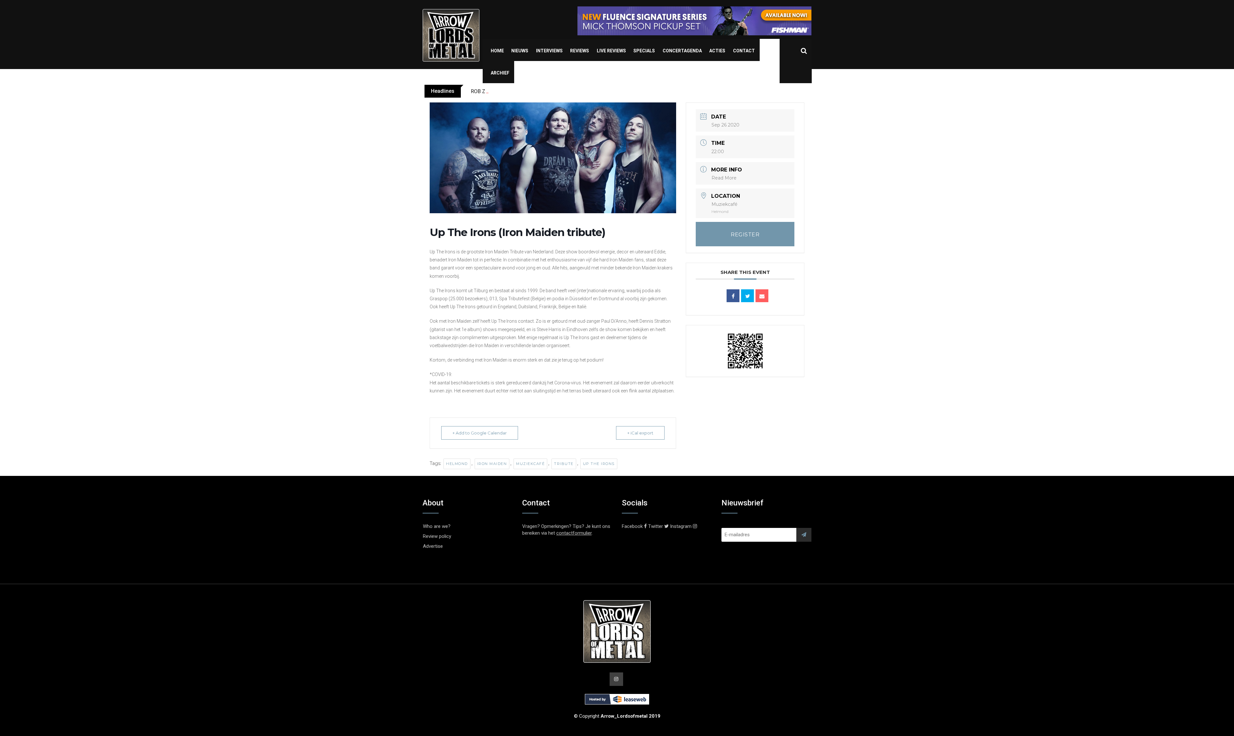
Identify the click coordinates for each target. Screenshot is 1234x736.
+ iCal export (640, 432)
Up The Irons (599, 463)
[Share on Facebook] (733, 295)
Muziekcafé (530, 463)
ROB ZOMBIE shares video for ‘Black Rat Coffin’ (524, 91)
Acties (717, 50)
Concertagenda (682, 50)
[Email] (762, 295)
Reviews (579, 50)
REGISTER (745, 235)
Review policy (437, 536)
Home (497, 50)
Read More (724, 178)
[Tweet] (747, 295)
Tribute (564, 463)
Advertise (433, 546)
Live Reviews (611, 50)
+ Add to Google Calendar (479, 432)
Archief (500, 72)
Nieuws (519, 50)
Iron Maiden (492, 463)
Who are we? (437, 526)
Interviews (549, 50)
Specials (644, 50)
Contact (744, 50)
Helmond (457, 463)
